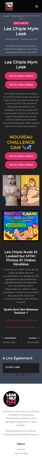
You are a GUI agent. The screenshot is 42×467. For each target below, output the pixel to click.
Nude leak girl (21, 23)
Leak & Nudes (21, 453)
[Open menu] (36, 6)
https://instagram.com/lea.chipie (21, 320)
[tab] (16, 375)
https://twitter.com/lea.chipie (21, 327)
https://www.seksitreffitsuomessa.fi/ (21, 434)
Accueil (21, 449)
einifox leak (12, 367)
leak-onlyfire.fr (13, 39)
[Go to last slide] (7, 368)
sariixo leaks (33, 340)
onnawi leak (9, 340)
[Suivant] (35, 368)
